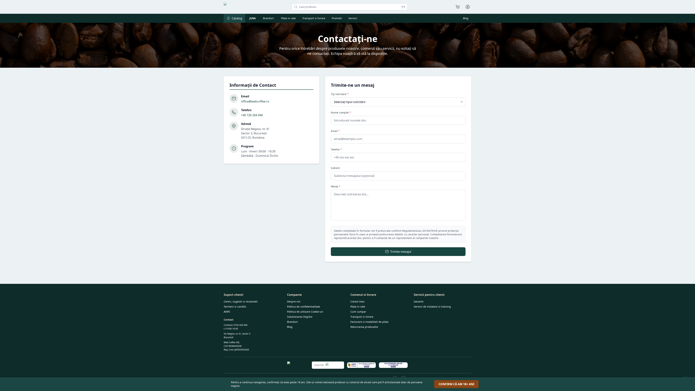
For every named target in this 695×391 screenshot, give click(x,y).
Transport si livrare (313, 18)
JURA (252, 18)
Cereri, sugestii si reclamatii (241, 301)
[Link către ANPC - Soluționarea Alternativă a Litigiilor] (361, 365)
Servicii (352, 18)
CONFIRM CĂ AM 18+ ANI (456, 384)
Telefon (336, 149)
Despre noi (293, 301)
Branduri (268, 18)
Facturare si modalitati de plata (369, 321)
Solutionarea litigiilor (300, 316)
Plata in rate (288, 18)
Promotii (337, 18)
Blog (465, 18)
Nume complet (341, 112)
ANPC (227, 311)
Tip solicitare (340, 94)
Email (335, 131)
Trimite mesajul (400, 252)
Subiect (335, 168)
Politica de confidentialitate (303, 306)
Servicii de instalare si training (432, 306)
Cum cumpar (358, 311)
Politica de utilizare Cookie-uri (305, 311)
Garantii (419, 301)
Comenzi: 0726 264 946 (235, 325)
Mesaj (335, 186)
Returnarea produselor (364, 327)
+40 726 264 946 (252, 115)
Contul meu (357, 301)
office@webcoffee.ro (255, 101)
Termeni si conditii (235, 306)
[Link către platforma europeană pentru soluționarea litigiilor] (393, 365)
